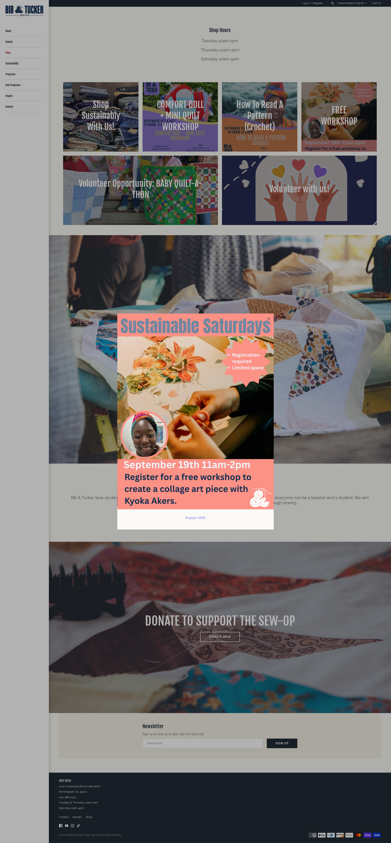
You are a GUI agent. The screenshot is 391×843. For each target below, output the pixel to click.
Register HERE (195, 518)
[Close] (268, 318)
